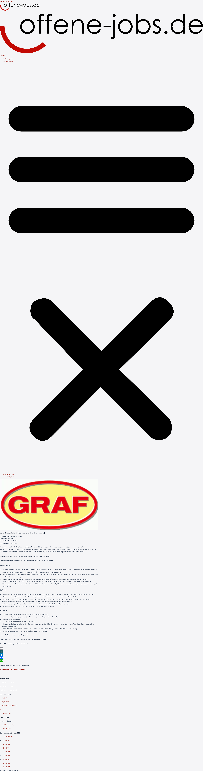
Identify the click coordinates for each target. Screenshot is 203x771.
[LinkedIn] (49, 654)
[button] (101, 268)
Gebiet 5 (7, 752)
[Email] (49, 648)
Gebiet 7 (7, 759)
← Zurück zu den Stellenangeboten (13, 670)
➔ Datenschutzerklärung (8, 705)
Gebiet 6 (7, 755)
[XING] (49, 651)
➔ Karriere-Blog (5, 713)
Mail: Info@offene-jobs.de (8, 690)
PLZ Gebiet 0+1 (7, 736)
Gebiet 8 (7, 763)
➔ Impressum (4, 702)
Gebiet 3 (7, 744)
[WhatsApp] (49, 660)
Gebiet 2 (7, 740)
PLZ (3, 740)
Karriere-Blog (6, 729)
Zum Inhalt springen (6, 1)
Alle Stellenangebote (8, 725)
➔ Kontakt (3, 698)
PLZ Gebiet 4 (6, 748)
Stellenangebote (8, 59)
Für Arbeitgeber (8, 61)
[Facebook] (49, 657)
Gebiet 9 (7, 767)
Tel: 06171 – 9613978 (7, 686)
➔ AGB (2, 709)
